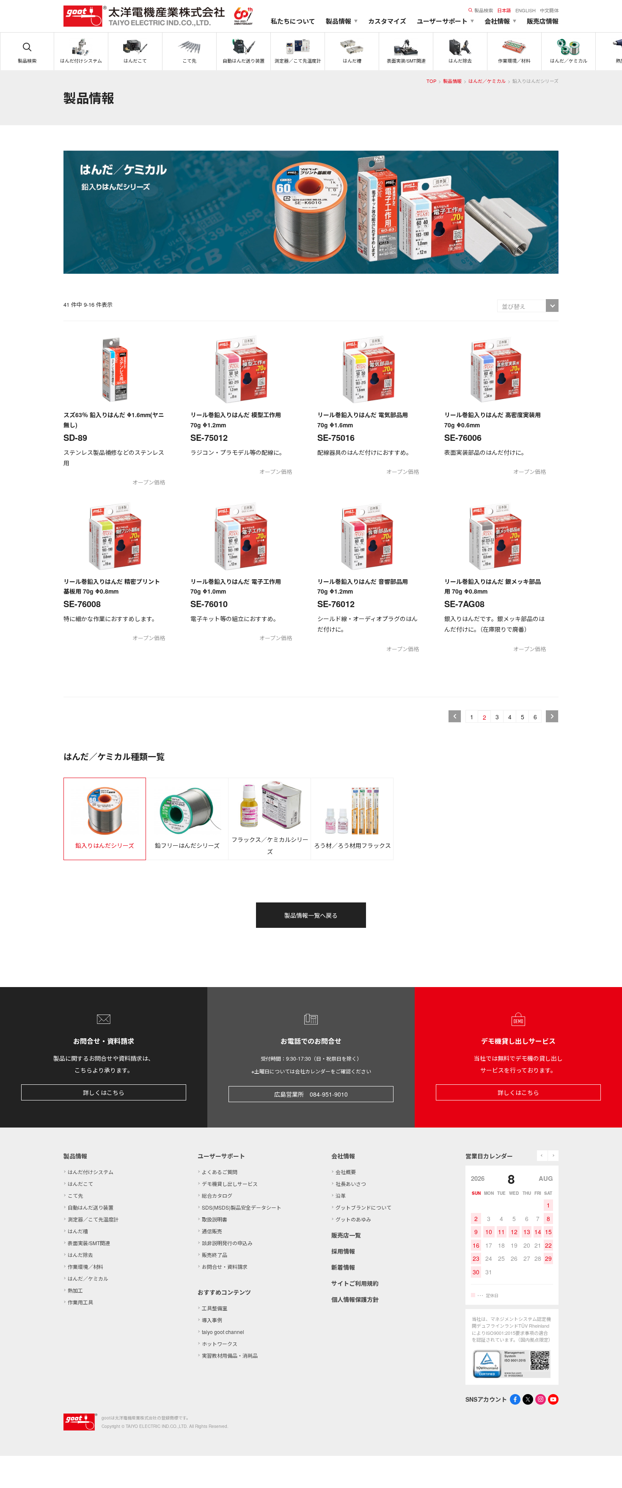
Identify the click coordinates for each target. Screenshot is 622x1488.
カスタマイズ (387, 21)
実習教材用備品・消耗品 (230, 1355)
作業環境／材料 (85, 1266)
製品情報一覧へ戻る (311, 915)
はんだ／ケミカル (487, 80)
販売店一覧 (346, 1235)
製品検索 (483, 10)
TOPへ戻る (605, 1471)
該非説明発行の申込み (227, 1242)
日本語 (504, 10)
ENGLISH (525, 10)
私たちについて (293, 21)
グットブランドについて (363, 1207)
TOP (431, 80)
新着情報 (343, 1267)
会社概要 (346, 1171)
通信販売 (212, 1231)
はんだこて (80, 1183)
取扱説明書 (214, 1219)
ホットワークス (219, 1343)
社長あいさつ (351, 1183)
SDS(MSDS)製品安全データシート (241, 1207)
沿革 (341, 1195)
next (553, 1155)
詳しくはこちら (103, 1092)
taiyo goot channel (223, 1331)
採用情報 (343, 1251)
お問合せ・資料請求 (225, 1266)
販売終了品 (214, 1254)
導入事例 (212, 1319)
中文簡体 (549, 10)
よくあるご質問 (219, 1171)
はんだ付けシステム (90, 1171)
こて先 (75, 1195)
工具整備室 (214, 1308)
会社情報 (343, 1156)
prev (542, 1155)
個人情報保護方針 (355, 1299)
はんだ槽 (78, 1231)
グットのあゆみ (353, 1219)
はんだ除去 (80, 1254)
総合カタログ (217, 1195)
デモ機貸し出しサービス (230, 1183)
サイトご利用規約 (355, 1283)
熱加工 (75, 1290)
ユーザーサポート (221, 1156)
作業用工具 (80, 1302)
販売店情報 (543, 21)
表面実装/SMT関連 (89, 1242)
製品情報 (452, 80)
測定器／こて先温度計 (93, 1219)
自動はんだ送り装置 (90, 1207)
